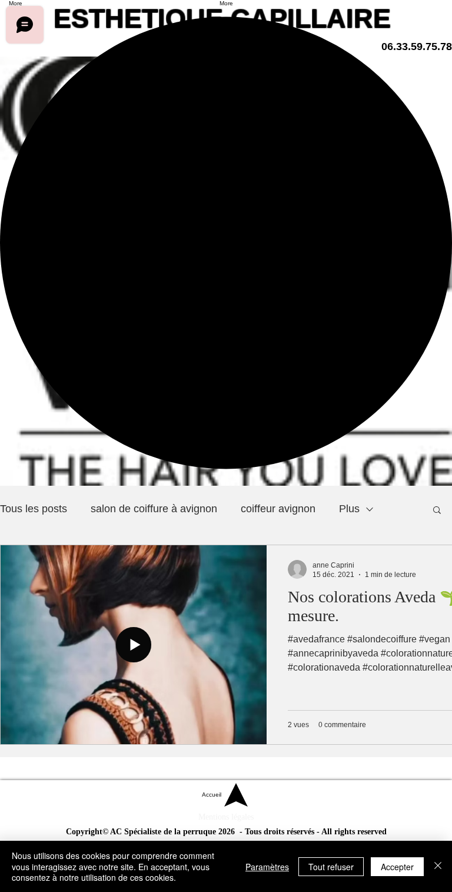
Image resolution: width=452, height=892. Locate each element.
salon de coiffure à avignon (154, 509)
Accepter (397, 867)
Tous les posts (33, 509)
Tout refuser (331, 867)
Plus (349, 509)
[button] (437, 511)
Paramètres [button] (267, 867)
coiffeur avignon (278, 509)
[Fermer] (438, 866)
